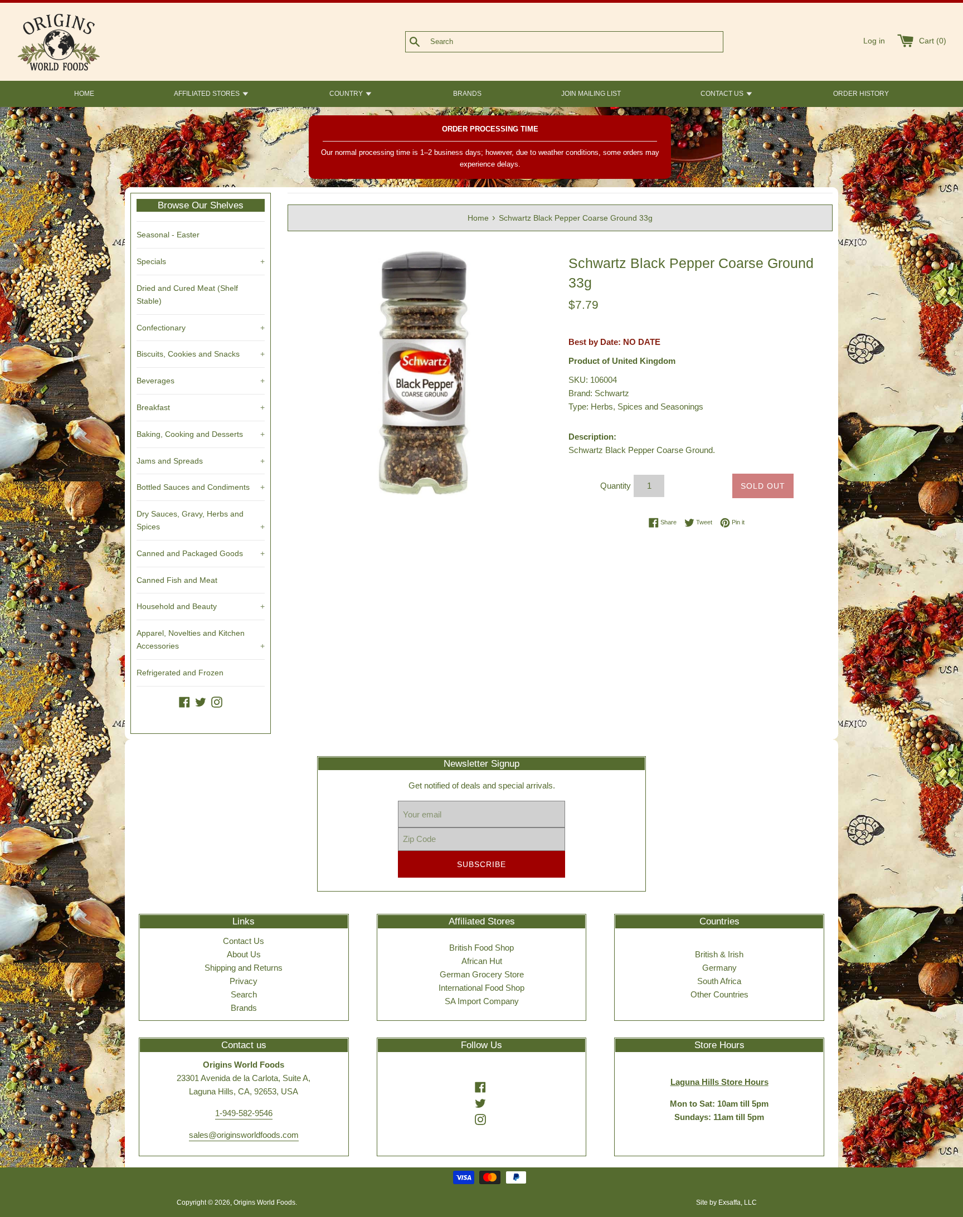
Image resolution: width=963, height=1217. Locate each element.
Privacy (243, 981)
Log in (874, 41)
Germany (719, 967)
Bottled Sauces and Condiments (201, 487)
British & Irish (719, 954)
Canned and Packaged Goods (201, 553)
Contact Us (243, 941)
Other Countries (719, 994)
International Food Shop (481, 987)
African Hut (481, 961)
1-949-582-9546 (244, 1113)
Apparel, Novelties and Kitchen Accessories (201, 639)
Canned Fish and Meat (177, 580)
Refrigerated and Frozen (180, 672)
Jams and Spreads (201, 460)
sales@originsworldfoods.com (244, 1135)
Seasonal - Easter (168, 234)
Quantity (615, 485)
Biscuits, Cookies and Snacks (201, 353)
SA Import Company (482, 1001)
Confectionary (201, 327)
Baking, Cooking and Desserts (201, 434)
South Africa (719, 981)
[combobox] (582, 42)
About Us (244, 954)
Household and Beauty (201, 606)
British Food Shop (481, 947)
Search (244, 994)
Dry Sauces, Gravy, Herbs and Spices (201, 520)
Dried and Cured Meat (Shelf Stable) (187, 294)
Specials (201, 261)
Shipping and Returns (244, 967)
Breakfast (201, 407)
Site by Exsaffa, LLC (726, 1202)
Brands (244, 1007)
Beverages (201, 380)
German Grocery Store (482, 974)
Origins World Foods (264, 1202)
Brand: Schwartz (598, 393)
